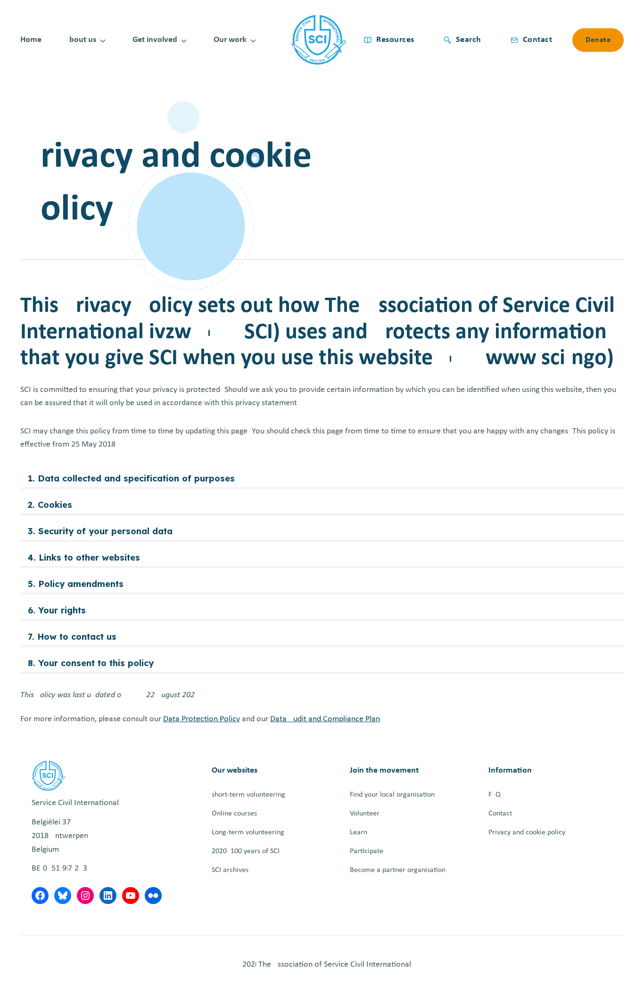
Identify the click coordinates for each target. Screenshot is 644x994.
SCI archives (230, 870)
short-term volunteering (248, 794)
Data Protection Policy (201, 719)
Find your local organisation (392, 794)
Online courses (234, 813)
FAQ (494, 794)
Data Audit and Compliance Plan (325, 719)
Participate (366, 851)
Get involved (154, 39)
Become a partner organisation (398, 870)
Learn (358, 832)
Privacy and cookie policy (526, 832)
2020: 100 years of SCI (246, 851)
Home (30, 39)
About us (80, 39)
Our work (230, 39)
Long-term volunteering (248, 832)
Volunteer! (366, 813)
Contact (500, 813)
